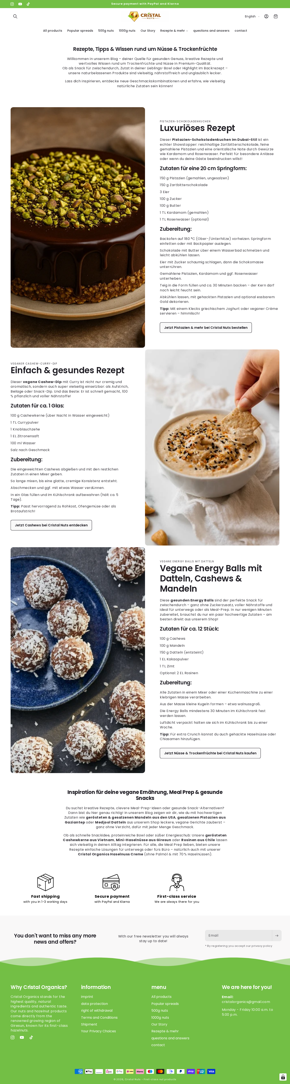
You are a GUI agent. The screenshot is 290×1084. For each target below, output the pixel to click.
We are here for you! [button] (247, 987)
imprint (87, 996)
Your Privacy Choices (98, 1031)
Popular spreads (165, 1003)
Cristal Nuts (133, 1079)
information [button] (96, 987)
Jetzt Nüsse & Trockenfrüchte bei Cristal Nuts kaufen (210, 753)
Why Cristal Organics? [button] (39, 987)
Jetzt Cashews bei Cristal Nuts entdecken (51, 525)
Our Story (159, 1024)
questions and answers (170, 1038)
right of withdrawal (97, 1010)
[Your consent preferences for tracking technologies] (283, 1077)
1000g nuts (160, 1017)
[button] (15, 16)
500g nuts (159, 1010)
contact (158, 1045)
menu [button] (158, 987)
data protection (94, 1003)
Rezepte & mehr (165, 1031)
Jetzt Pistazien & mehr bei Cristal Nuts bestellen (206, 327)
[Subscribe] (276, 935)
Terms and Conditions (99, 1017)
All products (161, 996)
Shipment (89, 1024)
